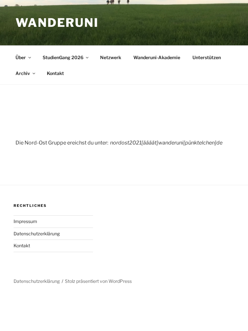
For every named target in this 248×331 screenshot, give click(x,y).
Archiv (23, 73)
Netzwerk (110, 57)
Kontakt (55, 73)
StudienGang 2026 (63, 57)
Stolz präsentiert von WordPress (98, 281)
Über (21, 57)
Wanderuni (57, 23)
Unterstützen (206, 57)
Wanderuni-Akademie (156, 57)
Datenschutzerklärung (37, 233)
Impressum (25, 221)
